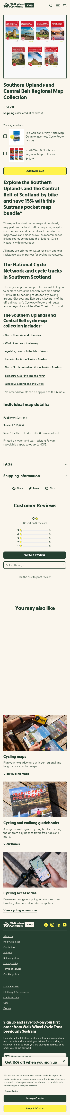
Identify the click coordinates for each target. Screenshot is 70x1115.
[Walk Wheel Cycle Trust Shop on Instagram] (52, 925)
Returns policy (11, 957)
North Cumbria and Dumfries (23, 335)
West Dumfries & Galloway (21, 343)
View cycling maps (16, 774)
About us (8, 936)
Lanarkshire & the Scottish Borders (26, 359)
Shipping (8, 113)
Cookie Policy (11, 1091)
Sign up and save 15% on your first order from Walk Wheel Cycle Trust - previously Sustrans (33, 1027)
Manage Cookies (35, 1098)
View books (11, 844)
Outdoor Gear (11, 997)
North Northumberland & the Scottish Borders (33, 367)
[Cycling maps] (35, 733)
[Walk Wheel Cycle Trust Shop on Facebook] (46, 925)
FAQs (7, 464)
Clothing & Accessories (16, 992)
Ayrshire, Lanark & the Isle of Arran (26, 351)
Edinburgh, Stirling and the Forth (25, 375)
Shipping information (21, 475)
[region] (35, 1090)
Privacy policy (10, 963)
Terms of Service (12, 968)
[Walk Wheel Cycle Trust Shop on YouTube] (65, 925)
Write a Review (34, 555)
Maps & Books (11, 986)
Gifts (5, 1002)
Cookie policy (11, 974)
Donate (7, 1008)
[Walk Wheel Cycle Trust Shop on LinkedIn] (58, 925)
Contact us (9, 947)
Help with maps (11, 941)
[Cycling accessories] (35, 870)
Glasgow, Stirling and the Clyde (24, 383)
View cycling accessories (20, 910)
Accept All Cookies (34, 1108)
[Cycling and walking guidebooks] (35, 799)
